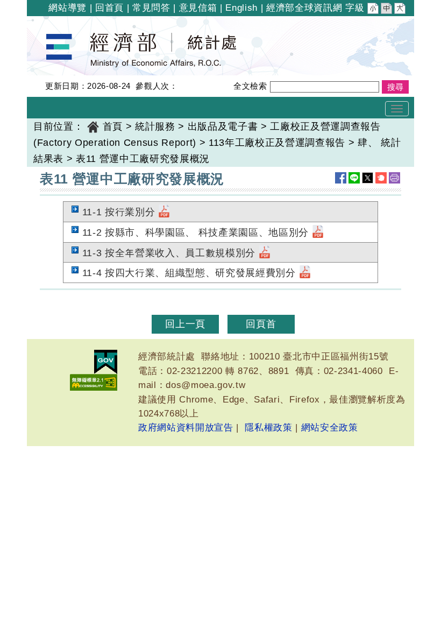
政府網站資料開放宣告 (185, 427)
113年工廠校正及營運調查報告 (277, 142)
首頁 (113, 126)
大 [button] (401, 9)
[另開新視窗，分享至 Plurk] (381, 178)
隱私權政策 (268, 427)
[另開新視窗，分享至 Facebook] (340, 178)
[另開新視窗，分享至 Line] (354, 178)
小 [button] (374, 9)
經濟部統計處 (63, 23)
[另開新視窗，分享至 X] (367, 178)
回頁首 (261, 324)
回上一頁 (185, 324)
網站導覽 (67, 8)
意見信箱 (198, 8)
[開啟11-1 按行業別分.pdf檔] (164, 212)
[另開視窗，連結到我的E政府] (105, 362)
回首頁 (109, 8)
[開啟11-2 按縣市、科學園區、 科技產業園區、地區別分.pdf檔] (317, 232)
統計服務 (155, 126)
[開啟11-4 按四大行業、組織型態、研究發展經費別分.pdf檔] (304, 272)
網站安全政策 (329, 427)
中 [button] (387, 9)
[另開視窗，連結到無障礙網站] (93, 382)
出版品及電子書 (223, 126)
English (241, 8)
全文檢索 (250, 85)
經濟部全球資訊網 (304, 8)
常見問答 (151, 8)
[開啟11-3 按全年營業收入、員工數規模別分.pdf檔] (264, 253)
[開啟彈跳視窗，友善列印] (394, 178)
